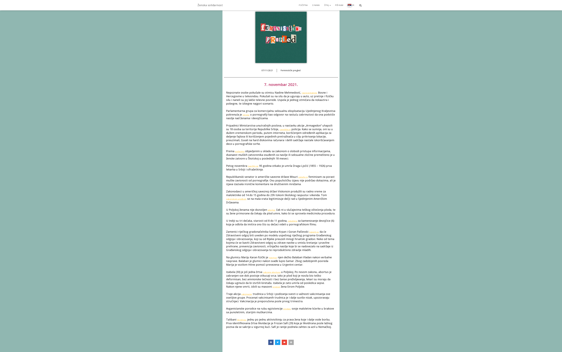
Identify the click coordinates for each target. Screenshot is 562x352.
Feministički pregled (291, 70)
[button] (271, 342)
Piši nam (339, 5)
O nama (316, 5)
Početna (303, 5)
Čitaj (326, 5)
